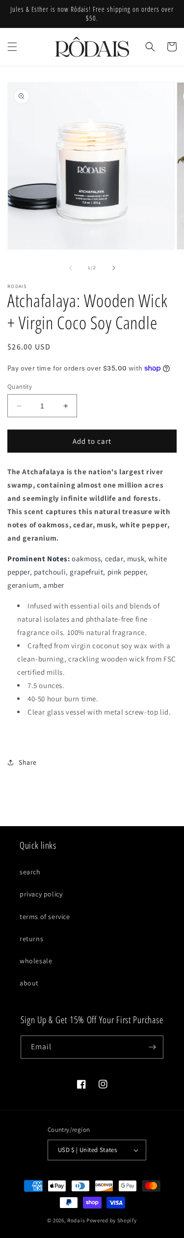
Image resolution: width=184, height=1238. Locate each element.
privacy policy (41, 894)
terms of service (45, 916)
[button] (12, 47)
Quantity (19, 386)
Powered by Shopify (111, 1220)
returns (31, 938)
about (29, 983)
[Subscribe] (152, 1047)
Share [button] (28, 762)
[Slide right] (114, 268)
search (30, 871)
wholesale (36, 960)
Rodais (76, 1220)
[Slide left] (70, 268)
